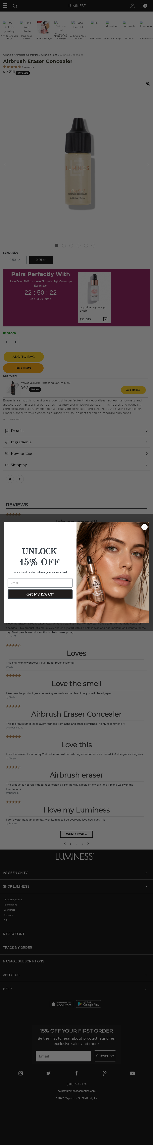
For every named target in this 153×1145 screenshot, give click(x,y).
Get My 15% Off (40, 594)
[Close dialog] (144, 527)
